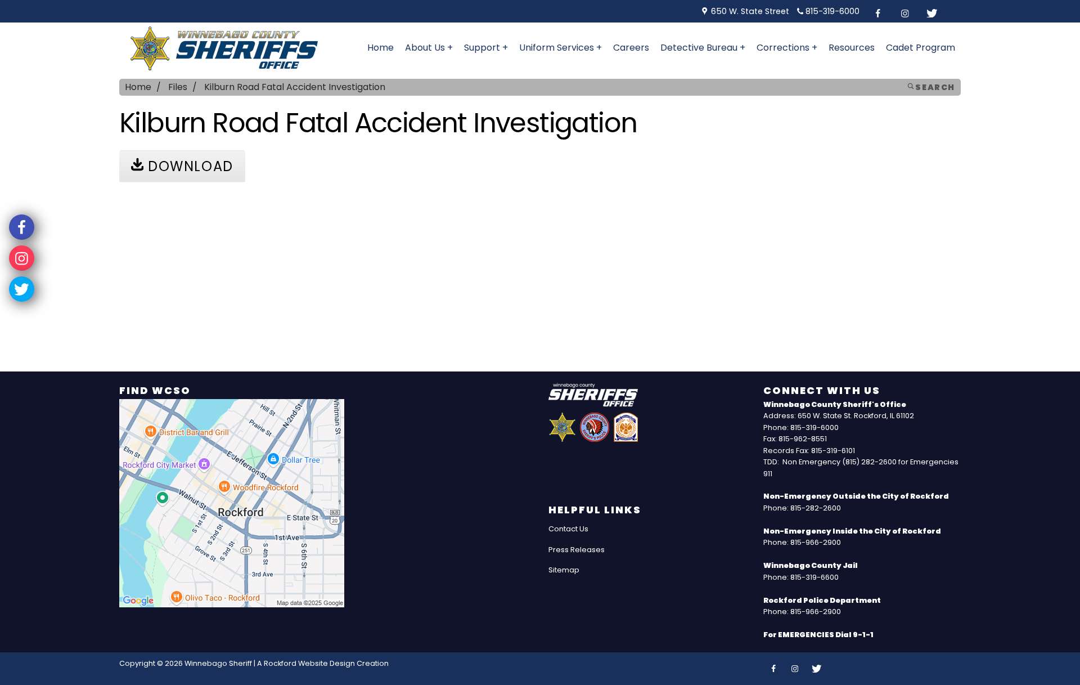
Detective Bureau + (702, 47)
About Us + (429, 47)
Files (177, 86)
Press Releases (576, 549)
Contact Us (568, 529)
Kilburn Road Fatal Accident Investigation (294, 86)
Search (934, 87)
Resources (852, 47)
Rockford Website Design (309, 663)
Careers (631, 47)
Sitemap (563, 570)
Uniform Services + (560, 47)
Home (380, 47)
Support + (486, 47)
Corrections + (787, 47)
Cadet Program (920, 47)
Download (188, 166)
